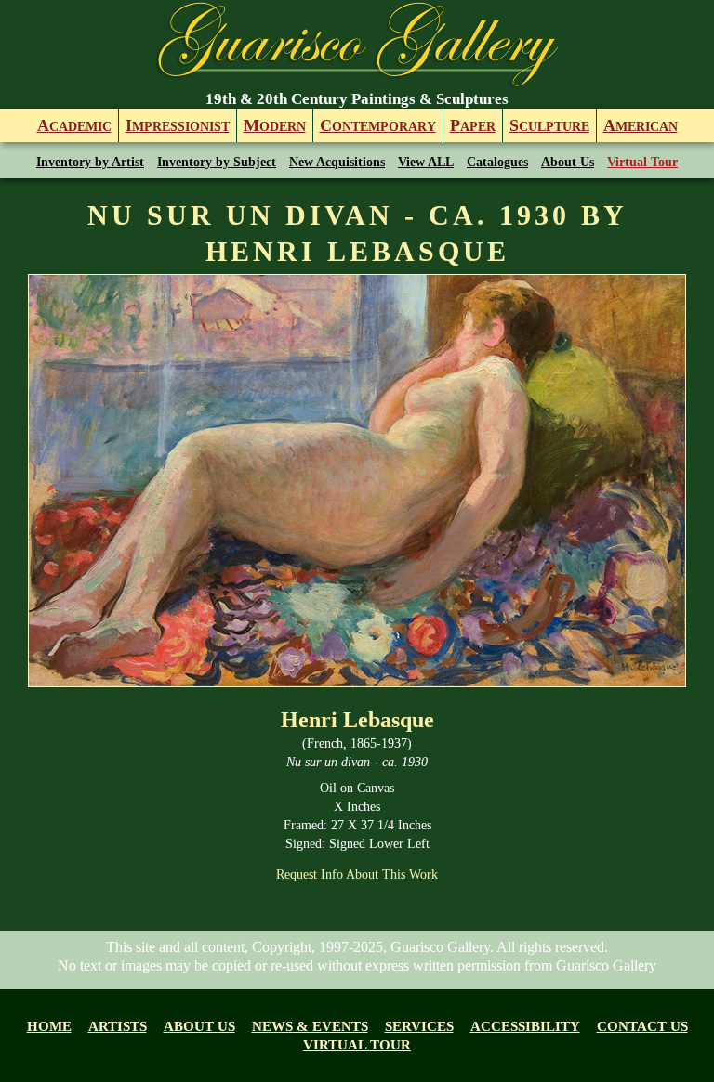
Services (419, 1026)
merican (640, 125)
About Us (567, 162)
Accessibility (525, 1026)
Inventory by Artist (90, 162)
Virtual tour (357, 1044)
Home (49, 1026)
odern (275, 125)
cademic (74, 125)
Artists (117, 1026)
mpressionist (178, 125)
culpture (549, 125)
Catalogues (497, 162)
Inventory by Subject (216, 162)
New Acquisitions (337, 162)
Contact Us (642, 1026)
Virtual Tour (642, 162)
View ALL (426, 162)
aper (473, 125)
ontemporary (378, 125)
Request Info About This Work (357, 874)
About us (199, 1026)
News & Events (310, 1026)
